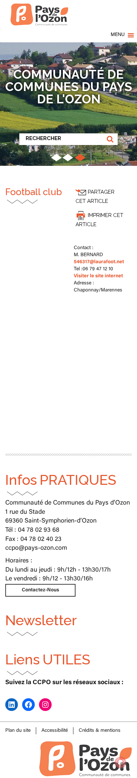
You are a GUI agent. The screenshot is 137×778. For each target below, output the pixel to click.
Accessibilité (54, 730)
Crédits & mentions (99, 730)
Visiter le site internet (98, 276)
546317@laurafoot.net (99, 262)
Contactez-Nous (40, 590)
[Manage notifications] (120, 762)
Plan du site (18, 730)
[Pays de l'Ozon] (39, 9)
